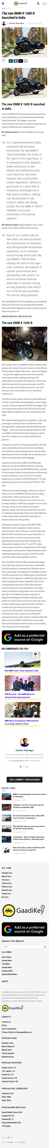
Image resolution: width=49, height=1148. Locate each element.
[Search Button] (38, 3)
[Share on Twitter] (20, 61)
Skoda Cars (6, 893)
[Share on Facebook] (16, 61)
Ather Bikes (6, 957)
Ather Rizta (6, 1100)
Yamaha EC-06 (7, 1093)
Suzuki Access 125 (9, 1078)
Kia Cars (5, 897)
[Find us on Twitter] (5, 1137)
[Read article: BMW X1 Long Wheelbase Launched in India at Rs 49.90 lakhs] (6, 796)
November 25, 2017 (35, 23)
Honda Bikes (7, 960)
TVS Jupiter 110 (8, 1071)
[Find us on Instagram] (11, 1137)
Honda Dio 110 (7, 1074)
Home (3, 8)
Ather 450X (6, 1097)
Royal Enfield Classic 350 (12, 1112)
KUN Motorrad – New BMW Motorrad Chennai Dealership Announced (19, 695)
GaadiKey (10, 1142)
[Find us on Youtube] (8, 1137)
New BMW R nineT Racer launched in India (22, 671)
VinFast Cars (7, 887)
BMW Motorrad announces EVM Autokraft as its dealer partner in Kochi (21, 722)
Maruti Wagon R (8, 1046)
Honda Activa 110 (9, 1068)
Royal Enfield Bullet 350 (11, 1123)
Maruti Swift (7, 1050)
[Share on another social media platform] (26, 61)
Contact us (6, 1022)
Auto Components (9, 1029)
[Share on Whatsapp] (11, 61)
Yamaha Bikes (7, 971)
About (4, 1025)
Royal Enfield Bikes (9, 974)
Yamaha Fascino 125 (10, 1081)
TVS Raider (6, 1126)
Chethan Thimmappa (16, 23)
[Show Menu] (3, 3)
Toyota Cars (7, 883)
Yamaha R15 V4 (8, 1116)
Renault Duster (8, 1057)
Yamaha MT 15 (7, 1119)
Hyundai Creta (7, 1043)
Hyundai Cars (7, 873)
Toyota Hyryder (8, 1053)
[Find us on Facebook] (2, 1137)
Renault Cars (7, 890)
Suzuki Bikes (7, 967)
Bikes (8, 8)
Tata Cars (6, 880)
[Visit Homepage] (20, 3)
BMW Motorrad (27, 228)
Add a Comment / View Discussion (24, 780)
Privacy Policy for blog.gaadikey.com (17, 1032)
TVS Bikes (6, 964)
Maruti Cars (6, 876)
